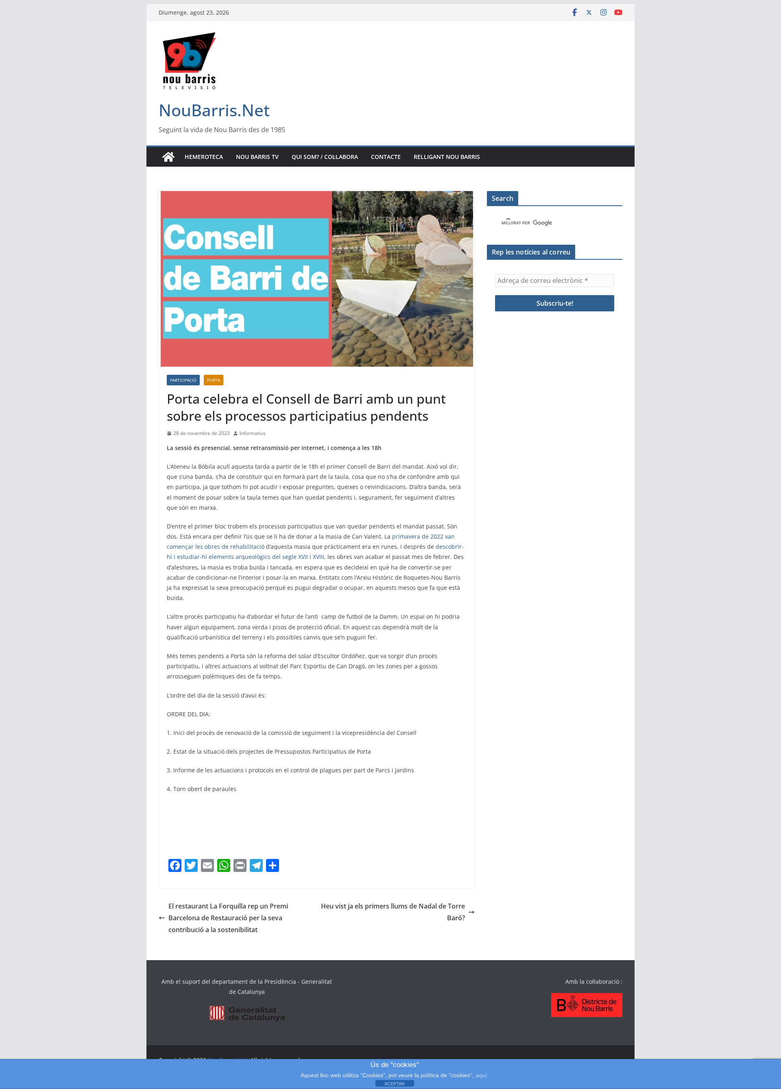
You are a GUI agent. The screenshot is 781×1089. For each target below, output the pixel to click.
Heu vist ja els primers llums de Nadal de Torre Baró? (393, 912)
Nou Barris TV (257, 157)
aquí (481, 1075)
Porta (213, 380)
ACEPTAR (394, 1083)
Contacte (386, 157)
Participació (183, 380)
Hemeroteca (204, 157)
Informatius (253, 433)
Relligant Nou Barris (447, 157)
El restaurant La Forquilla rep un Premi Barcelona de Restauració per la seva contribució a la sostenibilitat (228, 918)
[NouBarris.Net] (168, 157)
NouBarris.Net (214, 110)
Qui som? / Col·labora (325, 157)
